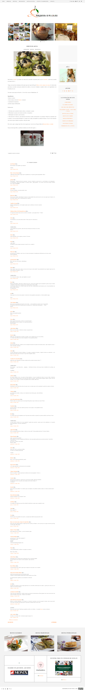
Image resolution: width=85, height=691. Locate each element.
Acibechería (68, 102)
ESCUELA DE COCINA (31, 1)
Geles (11, 350)
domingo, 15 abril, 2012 (14, 596)
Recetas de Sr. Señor (67, 113)
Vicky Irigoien (13, 302)
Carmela (12, 478)
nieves (11, 311)
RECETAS (14, 1)
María (11, 234)
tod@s (15, 79)
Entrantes (26, 49)
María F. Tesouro (13, 529)
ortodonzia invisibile (14, 591)
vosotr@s (46, 79)
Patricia (12, 335)
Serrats (19, 100)
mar (11, 584)
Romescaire (12, 195)
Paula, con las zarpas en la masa (43, 85)
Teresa (11, 319)
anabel (11, 188)
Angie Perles (12, 429)
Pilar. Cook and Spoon (14, 173)
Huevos (32, 49)
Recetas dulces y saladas (48, 124)
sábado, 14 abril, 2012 (14, 580)
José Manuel (12, 163)
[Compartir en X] (52, 153)
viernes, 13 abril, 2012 (14, 532)
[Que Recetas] (40, 675)
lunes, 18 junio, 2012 (14, 617)
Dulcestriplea (12, 384)
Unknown (12, 375)
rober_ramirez (13, 614)
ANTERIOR (53, 622)
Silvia (11, 218)
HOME (3, 1)
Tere (11, 515)
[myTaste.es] (63, 679)
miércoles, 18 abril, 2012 (15, 604)
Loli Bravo (12, 501)
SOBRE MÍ (8, 1)
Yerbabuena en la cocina (67, 125)
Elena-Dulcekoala (13, 495)
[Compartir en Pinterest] (54, 153)
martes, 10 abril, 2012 (14, 331)
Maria (11, 267)
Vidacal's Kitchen (13, 471)
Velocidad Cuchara (68, 123)
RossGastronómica (68, 118)
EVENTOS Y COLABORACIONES (42, 1)
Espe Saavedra (13, 464)
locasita (11, 487)
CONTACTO (52, 1)
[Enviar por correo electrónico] (55, 153)
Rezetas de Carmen (68, 116)
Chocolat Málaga (13, 536)
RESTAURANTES (22, 1)
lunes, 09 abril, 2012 (14, 169)
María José (12, 251)
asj (11, 293)
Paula (11, 547)
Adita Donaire (13, 328)
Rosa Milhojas (13, 565)
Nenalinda (12, 406)
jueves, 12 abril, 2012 (14, 504)
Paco (11, 282)
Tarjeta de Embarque (67, 120)
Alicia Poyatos (13, 556)
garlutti (11, 179)
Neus (11, 241)
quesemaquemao (13, 259)
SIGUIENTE (10, 622)
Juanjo (11, 343)
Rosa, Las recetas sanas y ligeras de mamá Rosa (19, 522)
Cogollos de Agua (13, 203)
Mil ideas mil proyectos (68, 107)
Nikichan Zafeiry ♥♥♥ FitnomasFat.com (18, 211)
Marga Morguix (13, 436)
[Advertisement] (63, 54)
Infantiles (37, 49)
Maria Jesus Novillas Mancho (16, 572)
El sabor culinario (68, 104)
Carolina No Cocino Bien (15, 358)
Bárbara (12, 457)
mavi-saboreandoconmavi (15, 399)
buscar (41, 609)
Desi (11, 414)
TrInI (11, 508)
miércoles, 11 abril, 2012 (15, 444)
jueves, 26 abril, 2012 (14, 610)
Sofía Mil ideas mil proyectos (16, 599)
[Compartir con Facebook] (50, 153)
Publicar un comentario (13, 619)
